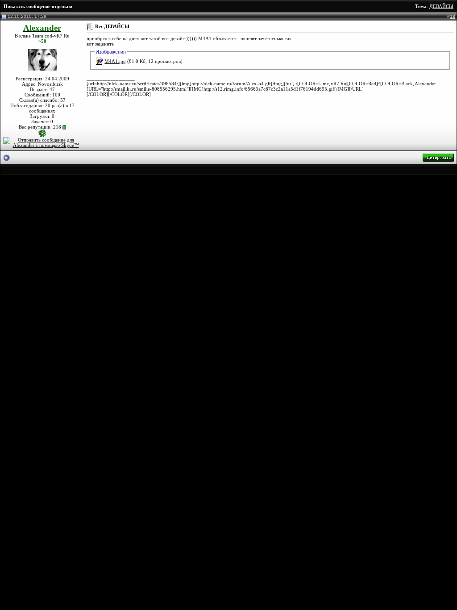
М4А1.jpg (115, 61)
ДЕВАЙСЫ (441, 6)
